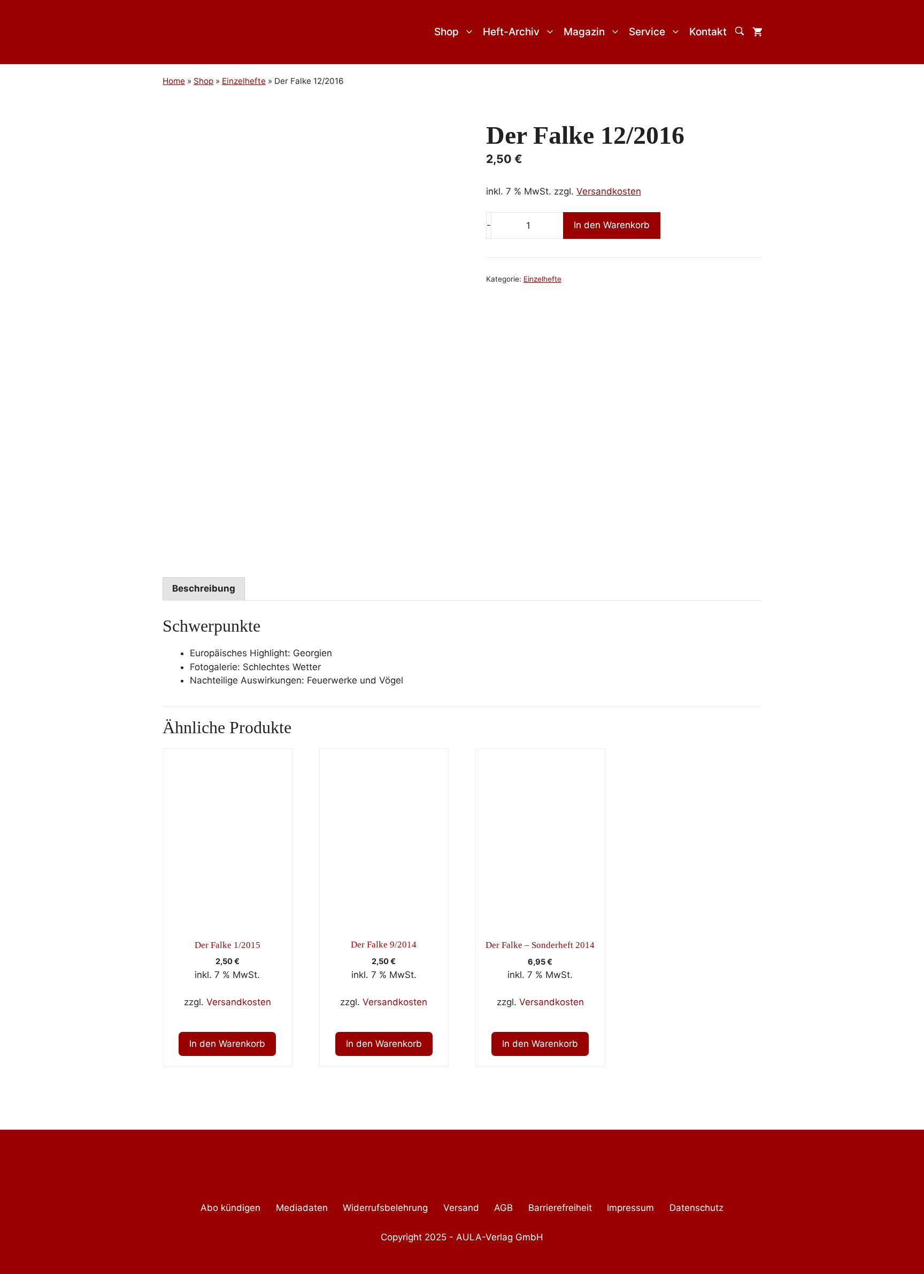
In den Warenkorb (612, 225)
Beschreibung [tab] (203, 588)
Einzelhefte (542, 279)
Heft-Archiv (511, 32)
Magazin (584, 32)
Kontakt (708, 32)
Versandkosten (608, 191)
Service (647, 32)
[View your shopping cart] (757, 32)
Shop (446, 32)
